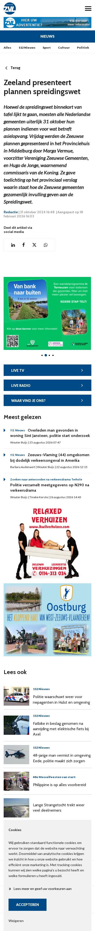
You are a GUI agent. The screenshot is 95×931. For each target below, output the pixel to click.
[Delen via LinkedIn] (13, 245)
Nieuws (47, 36)
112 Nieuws (27, 47)
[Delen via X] (34, 245)
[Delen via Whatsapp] (45, 245)
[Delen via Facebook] (23, 245)
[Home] (24, 8)
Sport (47, 47)
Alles (7, 47)
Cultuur (64, 47)
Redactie (11, 212)
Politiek (83, 47)
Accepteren (27, 905)
